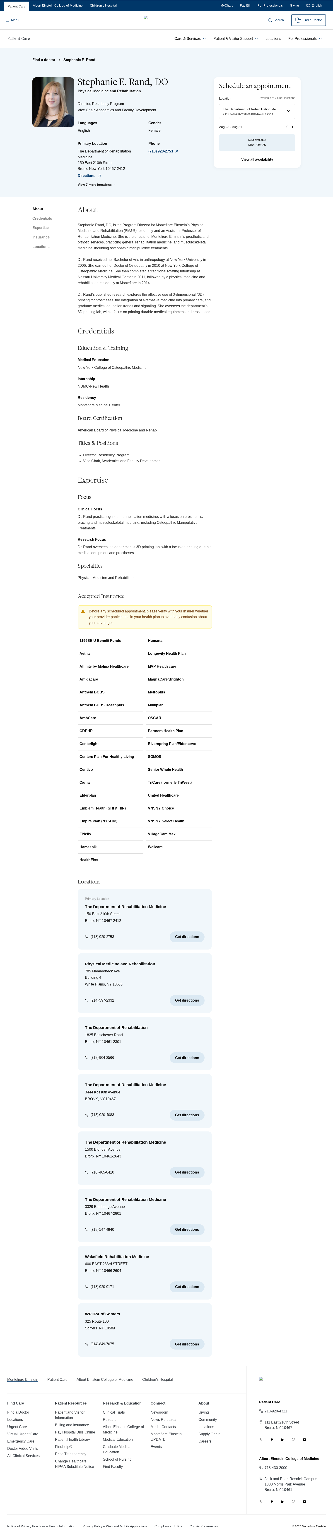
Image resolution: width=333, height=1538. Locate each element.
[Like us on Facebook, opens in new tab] (272, 1439)
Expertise (40, 228)
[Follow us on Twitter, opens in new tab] (261, 1439)
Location (225, 98)
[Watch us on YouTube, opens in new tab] (304, 1439)
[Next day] (292, 127)
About (37, 209)
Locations (41, 247)
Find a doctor (43, 60)
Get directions (187, 937)
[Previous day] (287, 127)
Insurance (41, 237)
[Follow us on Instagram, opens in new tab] (293, 1439)
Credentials (42, 218)
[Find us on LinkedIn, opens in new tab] (283, 1439)
